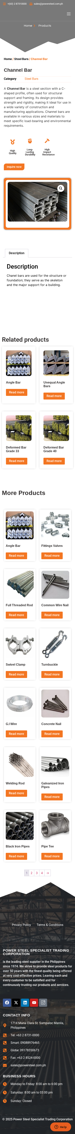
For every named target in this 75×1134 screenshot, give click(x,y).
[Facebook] (7, 1003)
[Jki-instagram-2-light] (43, 1003)
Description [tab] (16, 253)
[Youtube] (34, 1003)
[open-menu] (67, 14)
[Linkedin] (25, 1003)
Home (8, 59)
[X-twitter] (16, 1003)
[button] (60, 188)
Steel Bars (21, 59)
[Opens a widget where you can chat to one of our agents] (60, 1127)
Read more (16, 392)
